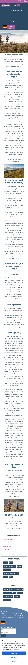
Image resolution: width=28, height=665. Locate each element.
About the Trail (19, 618)
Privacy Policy (19, 615)
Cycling (10, 562)
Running (19, 566)
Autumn (5, 562)
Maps (3, 613)
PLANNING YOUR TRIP (16, 10)
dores (11, 589)
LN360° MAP (14, 16)
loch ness (20, 592)
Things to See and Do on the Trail (11, 573)
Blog (3, 620)
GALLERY (21, 16)
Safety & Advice (7, 569)
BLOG (12, 21)
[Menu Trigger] (18, 5)
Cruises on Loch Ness (8, 539)
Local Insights (19, 613)
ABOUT (16, 5)
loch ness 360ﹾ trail (8, 596)
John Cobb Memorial (8, 549)
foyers (13, 592)
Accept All (14, 653)
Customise (14, 657)
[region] (14, 651)
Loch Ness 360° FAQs (7, 618)
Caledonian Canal (7, 546)
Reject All (14, 661)
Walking (5, 576)
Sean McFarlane (14, 59)
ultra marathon (7, 599)
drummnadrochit (19, 589)
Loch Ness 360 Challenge (9, 566)
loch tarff (17, 596)
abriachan (6, 589)
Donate (11, 26)
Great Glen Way (6, 542)
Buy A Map (4, 615)
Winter (10, 576)
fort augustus (7, 592)
